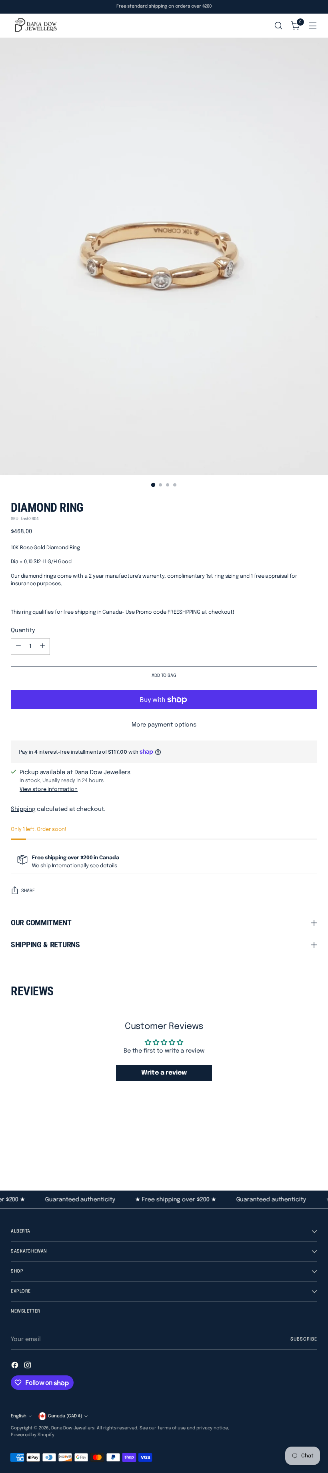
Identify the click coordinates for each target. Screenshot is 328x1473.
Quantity (23, 630)
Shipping (23, 809)
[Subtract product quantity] (18, 646)
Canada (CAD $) (65, 1416)
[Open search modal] (278, 26)
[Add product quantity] (42, 646)
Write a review (164, 1072)
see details (103, 866)
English (18, 1416)
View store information (49, 789)
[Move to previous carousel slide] (292, 1147)
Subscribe (303, 1339)
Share (28, 891)
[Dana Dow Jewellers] (35, 26)
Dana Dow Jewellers (73, 1428)
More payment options (164, 725)
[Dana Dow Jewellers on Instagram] (28, 1366)
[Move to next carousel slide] (310, 1147)
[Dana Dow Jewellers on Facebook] (15, 1366)
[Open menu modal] (313, 26)
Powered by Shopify (32, 1435)
